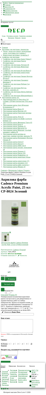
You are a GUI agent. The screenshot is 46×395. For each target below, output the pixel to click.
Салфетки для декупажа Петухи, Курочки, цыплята (15, 89)
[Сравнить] (2, 289)
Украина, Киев (35, 385)
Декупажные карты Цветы (14, 153)
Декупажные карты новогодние (16, 161)
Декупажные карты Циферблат (15, 155)
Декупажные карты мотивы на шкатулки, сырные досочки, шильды (17, 135)
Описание (4, 295)
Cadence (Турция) (19, 250)
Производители (24, 370)
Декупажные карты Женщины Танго (17, 122)
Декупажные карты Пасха (13, 144)
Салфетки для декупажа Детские (16, 65)
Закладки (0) (9, 7)
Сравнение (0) (10, 9)
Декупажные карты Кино (13, 124)
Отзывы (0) (13, 295)
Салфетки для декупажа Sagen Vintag (17, 59)
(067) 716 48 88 (35, 371)
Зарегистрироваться (16, 3)
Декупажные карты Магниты (15, 128)
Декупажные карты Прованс (14, 151)
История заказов (5, 376)
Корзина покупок (11, 11)
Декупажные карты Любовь (14, 126)
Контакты (7, 14)
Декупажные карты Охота (13, 142)
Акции (23, 38)
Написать (23, 255)
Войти (5, 3)
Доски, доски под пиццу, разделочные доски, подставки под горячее (17, 52)
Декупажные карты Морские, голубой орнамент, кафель (17, 131)
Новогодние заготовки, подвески (16, 55)
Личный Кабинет (5, 372)
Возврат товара (5, 382)
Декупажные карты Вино (13, 109)
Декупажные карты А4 (10, 97)
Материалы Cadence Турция (18, 170)
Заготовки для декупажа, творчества (15, 49)
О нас (4, 36)
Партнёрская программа (22, 377)
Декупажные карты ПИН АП (14, 146)
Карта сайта (22, 380)
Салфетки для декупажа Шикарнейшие (18, 96)
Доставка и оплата (12, 36)
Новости (18, 38)
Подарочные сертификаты (23, 373)
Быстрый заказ (9, 284)
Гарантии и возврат (25, 36)
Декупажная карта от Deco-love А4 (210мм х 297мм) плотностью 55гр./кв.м (17, 101)
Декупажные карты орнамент (15, 163)
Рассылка (5, 385)
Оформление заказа (12, 12)
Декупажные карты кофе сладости (16, 165)
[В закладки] (2, 278)
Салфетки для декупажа (10, 57)
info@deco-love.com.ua (36, 381)
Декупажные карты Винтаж (14, 111)
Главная (7, 5)
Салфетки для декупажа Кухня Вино (17, 70)
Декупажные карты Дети (13, 117)
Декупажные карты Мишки (14, 167)
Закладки (5, 379)
